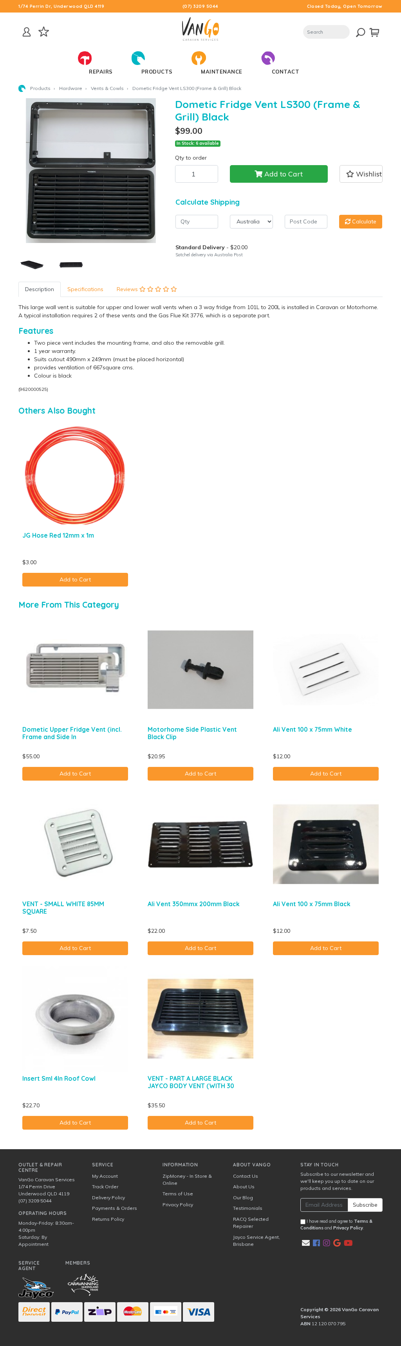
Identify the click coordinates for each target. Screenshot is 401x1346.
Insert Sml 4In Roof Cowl (59, 1078)
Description (39, 289)
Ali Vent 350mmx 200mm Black (194, 904)
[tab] (39, 289)
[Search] (355, 31)
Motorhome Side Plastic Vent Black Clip (192, 733)
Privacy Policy (178, 1204)
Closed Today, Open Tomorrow (345, 6)
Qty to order (191, 157)
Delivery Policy (108, 1197)
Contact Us (245, 1176)
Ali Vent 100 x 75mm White (312, 729)
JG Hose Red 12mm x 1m (58, 535)
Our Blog (243, 1197)
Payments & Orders (114, 1208)
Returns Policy (108, 1219)
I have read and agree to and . (336, 1224)
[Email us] (306, 1243)
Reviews (128, 289)
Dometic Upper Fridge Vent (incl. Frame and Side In (72, 733)
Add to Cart (282, 173)
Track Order (105, 1186)
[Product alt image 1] (71, 264)
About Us (244, 1186)
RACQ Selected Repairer (251, 1222)
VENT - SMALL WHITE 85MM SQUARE (63, 907)
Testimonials (247, 1208)
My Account (105, 1176)
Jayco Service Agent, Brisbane (256, 1240)
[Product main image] (90, 170)
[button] (361, 173)
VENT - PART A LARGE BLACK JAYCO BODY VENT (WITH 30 (191, 1082)
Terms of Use (178, 1194)
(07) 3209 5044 (200, 6)
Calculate (363, 221)
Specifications (85, 289)
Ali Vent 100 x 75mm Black (311, 904)
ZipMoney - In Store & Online (187, 1179)
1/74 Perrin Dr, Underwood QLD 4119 (61, 6)
